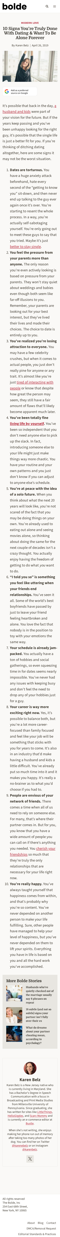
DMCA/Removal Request (41, 1228)
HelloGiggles (15, 1116)
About (31, 1223)
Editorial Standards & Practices (37, 1234)
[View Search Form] (47, 6)
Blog (40, 1223)
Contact (51, 1223)
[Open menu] (54, 6)
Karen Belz (22, 45)
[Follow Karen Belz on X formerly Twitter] (30, 1159)
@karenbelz (29, 1149)
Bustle (30, 1123)
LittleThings (44, 1112)
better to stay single (25, 246)
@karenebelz (20, 1145)
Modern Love (30, 23)
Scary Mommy (38, 1116)
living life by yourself (27, 423)
